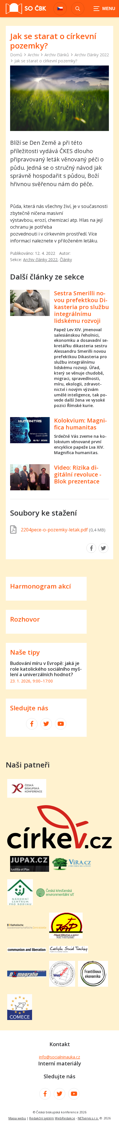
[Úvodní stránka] (26, 8)
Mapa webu (17, 1118)
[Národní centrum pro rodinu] (20, 903)
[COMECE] (19, 1018)
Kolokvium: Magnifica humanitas (80, 424)
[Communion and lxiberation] (26, 950)
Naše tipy (25, 652)
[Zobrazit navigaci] (104, 8)
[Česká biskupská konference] (26, 796)
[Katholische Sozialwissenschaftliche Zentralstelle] (26, 927)
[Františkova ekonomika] (93, 985)
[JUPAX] (29, 870)
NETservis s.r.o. (88, 1118)
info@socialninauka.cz (59, 1057)
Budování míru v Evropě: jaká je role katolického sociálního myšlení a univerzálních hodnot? (46, 668)
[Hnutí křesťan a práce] (66, 937)
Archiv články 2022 (92, 54)
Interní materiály (59, 1063)
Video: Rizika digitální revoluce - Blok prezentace (77, 474)
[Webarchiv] (62, 985)
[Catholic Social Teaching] (68, 951)
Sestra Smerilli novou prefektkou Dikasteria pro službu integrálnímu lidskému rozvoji (81, 307)
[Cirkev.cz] (59, 847)
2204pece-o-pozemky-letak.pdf (63, 530)
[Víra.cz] (71, 868)
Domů (16, 54)
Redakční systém (41, 1118)
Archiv (33, 54)
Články (66, 259)
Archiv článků (56, 54)
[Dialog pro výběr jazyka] (60, 8)
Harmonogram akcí (40, 586)
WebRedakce (65, 1118)
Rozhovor (25, 619)
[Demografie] (26, 975)
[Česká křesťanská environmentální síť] (55, 896)
